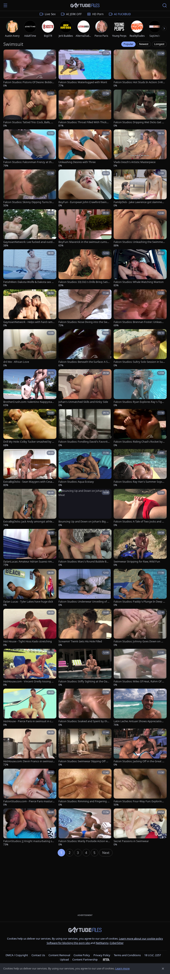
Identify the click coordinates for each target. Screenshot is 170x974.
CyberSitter (117, 943)
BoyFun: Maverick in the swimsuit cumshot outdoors (83, 242)
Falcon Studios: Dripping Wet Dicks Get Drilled (139, 122)
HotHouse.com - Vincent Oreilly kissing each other (28, 681)
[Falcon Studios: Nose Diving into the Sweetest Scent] (85, 308)
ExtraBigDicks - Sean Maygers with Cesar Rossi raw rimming (28, 481)
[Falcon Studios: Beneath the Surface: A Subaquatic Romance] (85, 348)
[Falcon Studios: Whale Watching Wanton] (140, 268)
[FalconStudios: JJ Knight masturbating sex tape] (29, 827)
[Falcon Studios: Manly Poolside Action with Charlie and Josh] (85, 827)
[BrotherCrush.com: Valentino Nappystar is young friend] (29, 388)
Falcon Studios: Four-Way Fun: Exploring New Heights (138, 801)
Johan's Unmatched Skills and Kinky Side (83, 401)
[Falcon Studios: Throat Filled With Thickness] (85, 109)
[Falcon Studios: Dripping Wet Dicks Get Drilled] (140, 109)
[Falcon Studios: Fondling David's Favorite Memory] (85, 428)
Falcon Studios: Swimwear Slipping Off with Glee (84, 761)
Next (105, 852)
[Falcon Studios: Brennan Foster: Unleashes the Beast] (140, 308)
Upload (64, 959)
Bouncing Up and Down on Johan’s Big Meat (83, 521)
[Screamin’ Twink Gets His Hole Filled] (85, 628)
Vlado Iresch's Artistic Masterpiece (134, 162)
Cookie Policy (82, 955)
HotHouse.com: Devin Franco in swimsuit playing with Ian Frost (28, 761)
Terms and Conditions (127, 955)
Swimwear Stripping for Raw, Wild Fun (137, 561)
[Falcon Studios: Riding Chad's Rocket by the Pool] (140, 428)
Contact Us (38, 955)
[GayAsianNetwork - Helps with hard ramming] (29, 308)
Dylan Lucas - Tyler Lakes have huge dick (28, 601)
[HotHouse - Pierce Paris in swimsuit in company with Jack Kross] (29, 708)
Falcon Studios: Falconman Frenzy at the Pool (28, 162)
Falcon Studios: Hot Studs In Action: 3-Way (139, 82)
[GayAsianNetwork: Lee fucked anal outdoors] (29, 228)
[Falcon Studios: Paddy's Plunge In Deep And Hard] (140, 588)
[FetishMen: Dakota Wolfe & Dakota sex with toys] (29, 268)
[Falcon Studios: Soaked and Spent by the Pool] (85, 708)
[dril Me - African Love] (29, 348)
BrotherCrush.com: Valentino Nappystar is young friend (28, 401)
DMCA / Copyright (17, 955)
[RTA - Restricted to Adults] (106, 959)
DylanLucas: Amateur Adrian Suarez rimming (28, 561)
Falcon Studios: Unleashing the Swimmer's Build (138, 242)
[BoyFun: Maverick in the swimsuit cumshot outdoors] (85, 228)
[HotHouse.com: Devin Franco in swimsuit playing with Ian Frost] (29, 748)
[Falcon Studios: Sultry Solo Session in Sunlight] (140, 348)
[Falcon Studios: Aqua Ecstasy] (85, 468)
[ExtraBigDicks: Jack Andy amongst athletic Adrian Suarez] (29, 508)
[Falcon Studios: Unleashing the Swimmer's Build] (140, 228)
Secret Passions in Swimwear (131, 841)
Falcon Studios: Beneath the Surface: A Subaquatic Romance (83, 361)
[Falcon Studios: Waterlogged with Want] (85, 69)
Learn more (122, 968)
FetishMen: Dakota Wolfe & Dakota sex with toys (28, 282)
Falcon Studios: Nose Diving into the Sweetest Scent (83, 322)
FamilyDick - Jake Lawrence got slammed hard (139, 202)
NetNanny (102, 943)
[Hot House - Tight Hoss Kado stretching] (29, 628)
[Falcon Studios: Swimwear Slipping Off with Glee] (85, 748)
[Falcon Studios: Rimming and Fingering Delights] (85, 788)
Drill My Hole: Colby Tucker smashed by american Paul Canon (28, 441)
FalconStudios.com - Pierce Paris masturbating (28, 801)
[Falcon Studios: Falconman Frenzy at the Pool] (29, 148)
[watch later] (8, 54)
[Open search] (164, 5)
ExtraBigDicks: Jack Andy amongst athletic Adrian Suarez (28, 521)
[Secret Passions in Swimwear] (140, 827)
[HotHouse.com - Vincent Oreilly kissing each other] (29, 668)
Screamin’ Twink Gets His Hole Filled (80, 641)
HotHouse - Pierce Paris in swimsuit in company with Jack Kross (28, 721)
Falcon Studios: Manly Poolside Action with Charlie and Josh (83, 841)
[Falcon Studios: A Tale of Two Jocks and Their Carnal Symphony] (140, 508)
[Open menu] (5, 5)
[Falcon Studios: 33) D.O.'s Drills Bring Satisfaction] (85, 268)
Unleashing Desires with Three (77, 162)
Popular (128, 44)
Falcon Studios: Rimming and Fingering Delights (83, 801)
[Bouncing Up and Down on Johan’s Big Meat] (85, 508)
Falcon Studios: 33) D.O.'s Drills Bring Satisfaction (84, 282)
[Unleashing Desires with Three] (85, 148)
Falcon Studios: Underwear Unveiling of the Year (83, 601)
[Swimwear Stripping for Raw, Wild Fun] (140, 548)
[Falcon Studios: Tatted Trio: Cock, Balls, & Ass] (29, 109)
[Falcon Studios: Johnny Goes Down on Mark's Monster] (140, 628)
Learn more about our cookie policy (141, 938)
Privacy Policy (102, 955)
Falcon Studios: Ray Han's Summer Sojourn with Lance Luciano (139, 481)
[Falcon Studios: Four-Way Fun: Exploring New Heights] (140, 788)
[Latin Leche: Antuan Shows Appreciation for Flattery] (140, 708)
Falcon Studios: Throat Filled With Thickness (84, 122)
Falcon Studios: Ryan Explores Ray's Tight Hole (139, 401)
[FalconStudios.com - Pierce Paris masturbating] (29, 788)
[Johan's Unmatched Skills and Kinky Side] (85, 388)
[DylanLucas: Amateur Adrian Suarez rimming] (29, 548)
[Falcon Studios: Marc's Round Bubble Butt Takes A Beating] (85, 548)
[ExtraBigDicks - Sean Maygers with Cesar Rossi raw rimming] (29, 468)
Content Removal (59, 955)
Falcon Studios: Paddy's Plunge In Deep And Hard (139, 601)
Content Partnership (85, 959)
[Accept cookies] (163, 968)
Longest (159, 44)
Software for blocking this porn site (68, 943)
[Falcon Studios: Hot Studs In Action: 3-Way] (140, 69)
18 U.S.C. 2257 (152, 955)
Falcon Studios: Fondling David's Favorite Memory (83, 441)
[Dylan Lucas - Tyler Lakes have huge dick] (29, 588)
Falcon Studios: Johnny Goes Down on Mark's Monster (139, 641)
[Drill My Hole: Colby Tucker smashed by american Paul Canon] (29, 428)
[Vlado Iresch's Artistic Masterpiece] (140, 148)
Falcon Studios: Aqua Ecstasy (76, 481)
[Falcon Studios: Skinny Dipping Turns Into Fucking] (29, 188)
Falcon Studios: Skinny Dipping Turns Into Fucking (29, 202)
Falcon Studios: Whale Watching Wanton (139, 282)
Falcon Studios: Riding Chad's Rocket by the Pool (139, 441)
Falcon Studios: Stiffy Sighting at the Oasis (83, 681)
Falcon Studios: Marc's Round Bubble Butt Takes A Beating (83, 561)
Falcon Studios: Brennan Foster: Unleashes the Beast (139, 322)
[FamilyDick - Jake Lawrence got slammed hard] (140, 188)
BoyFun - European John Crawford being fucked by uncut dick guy (84, 202)
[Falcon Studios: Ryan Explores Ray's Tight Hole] (140, 388)
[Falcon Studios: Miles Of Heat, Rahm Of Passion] (140, 668)
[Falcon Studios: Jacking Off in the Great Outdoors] (140, 748)
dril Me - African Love (16, 361)
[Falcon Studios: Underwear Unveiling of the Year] (85, 588)
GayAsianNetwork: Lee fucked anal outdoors (28, 242)
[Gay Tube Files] (85, 5)
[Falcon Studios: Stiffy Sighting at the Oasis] (85, 668)
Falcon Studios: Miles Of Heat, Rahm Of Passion (139, 681)
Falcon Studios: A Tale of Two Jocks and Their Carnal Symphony (139, 521)
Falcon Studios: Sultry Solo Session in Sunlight (139, 361)
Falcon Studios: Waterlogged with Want (82, 82)
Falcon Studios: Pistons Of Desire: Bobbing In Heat (28, 82)
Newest (143, 44)
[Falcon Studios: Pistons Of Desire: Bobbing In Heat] (29, 69)
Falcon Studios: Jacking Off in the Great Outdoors (139, 761)
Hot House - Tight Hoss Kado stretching (27, 641)
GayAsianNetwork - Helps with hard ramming (27, 322)
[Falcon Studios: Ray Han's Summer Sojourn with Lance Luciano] (140, 468)
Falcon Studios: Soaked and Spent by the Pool (83, 721)
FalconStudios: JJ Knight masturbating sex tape (28, 841)
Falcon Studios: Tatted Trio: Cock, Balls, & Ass (28, 122)
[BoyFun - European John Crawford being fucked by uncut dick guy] (85, 188)
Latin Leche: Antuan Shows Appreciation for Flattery (139, 721)
